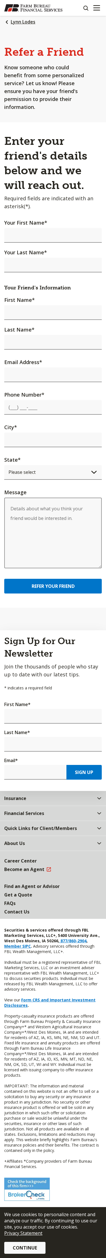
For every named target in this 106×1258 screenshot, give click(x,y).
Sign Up (84, 772)
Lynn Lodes (23, 22)
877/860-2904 (72, 940)
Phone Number (24, 394)
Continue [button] (25, 1248)
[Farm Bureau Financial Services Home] (33, 8)
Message (15, 492)
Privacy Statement (23, 1233)
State (12, 459)
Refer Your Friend (53, 586)
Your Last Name (25, 252)
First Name (19, 299)
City (10, 427)
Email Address (23, 362)
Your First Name (25, 222)
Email (11, 760)
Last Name (19, 329)
